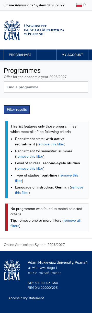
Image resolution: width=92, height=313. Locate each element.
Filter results (17, 109)
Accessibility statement (26, 298)
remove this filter (50, 144)
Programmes (20, 55)
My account (72, 55)
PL (85, 5)
